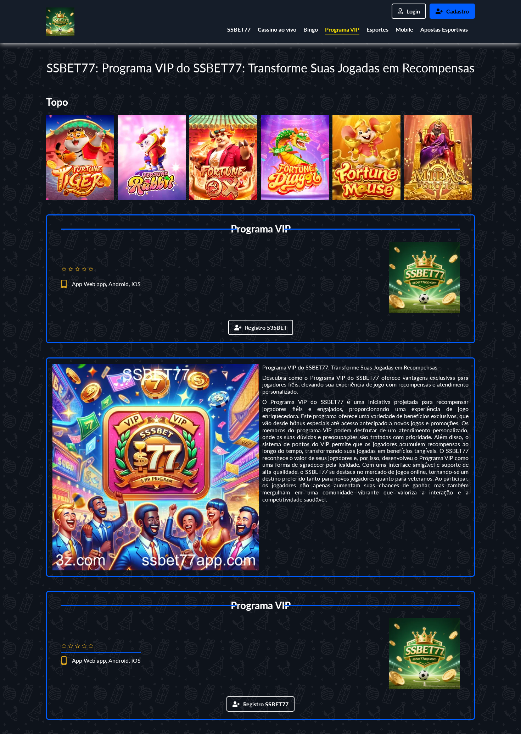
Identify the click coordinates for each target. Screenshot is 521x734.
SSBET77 (239, 29)
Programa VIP (342, 29)
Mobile (404, 29)
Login (413, 11)
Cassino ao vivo (277, 29)
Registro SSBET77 (265, 704)
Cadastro (457, 11)
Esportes (377, 29)
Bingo (310, 29)
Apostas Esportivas (444, 29)
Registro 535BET (266, 327)
